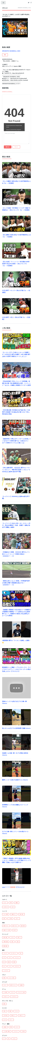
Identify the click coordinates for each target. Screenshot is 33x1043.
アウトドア (5, 953)
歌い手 (15, 930)
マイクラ (12, 992)
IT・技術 (10, 918)
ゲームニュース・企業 (21, 992)
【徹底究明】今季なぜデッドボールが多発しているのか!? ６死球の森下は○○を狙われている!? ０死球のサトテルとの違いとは (16, 441)
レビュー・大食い (11, 977)
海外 (4, 918)
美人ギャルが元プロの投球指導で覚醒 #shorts (16, 728)
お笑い (5, 1011)
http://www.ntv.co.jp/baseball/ (18, 78)
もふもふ (14, 1038)
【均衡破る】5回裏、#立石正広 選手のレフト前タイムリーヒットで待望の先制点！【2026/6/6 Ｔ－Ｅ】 (16, 554)
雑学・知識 (5, 937)
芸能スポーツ (14, 914)
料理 (4, 977)
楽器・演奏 (23, 925)
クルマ (10, 957)
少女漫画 (21, 985)
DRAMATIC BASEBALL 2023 (11, 51)
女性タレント (22, 1015)
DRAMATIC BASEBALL (7, 91)
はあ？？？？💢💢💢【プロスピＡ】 (13, 887)
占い (4, 966)
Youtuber (6, 1015)
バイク (10, 966)
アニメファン (16, 1031)
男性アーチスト (6, 925)
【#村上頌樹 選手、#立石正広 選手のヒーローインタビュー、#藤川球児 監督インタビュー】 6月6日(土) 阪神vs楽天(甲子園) (16, 469)
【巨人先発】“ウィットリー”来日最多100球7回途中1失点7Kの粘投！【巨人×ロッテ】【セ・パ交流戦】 (16, 263)
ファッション (17, 957)
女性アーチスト (14, 925)
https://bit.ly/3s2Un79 (18, 73)
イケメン (5, 985)
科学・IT (19, 937)
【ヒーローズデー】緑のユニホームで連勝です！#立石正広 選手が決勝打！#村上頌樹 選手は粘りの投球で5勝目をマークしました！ (16, 354)
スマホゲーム (6, 996)
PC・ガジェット (13, 953)
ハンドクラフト (6, 970)
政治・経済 (21, 914)
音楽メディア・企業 (7, 930)
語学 (12, 941)
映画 (10, 1011)
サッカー (5, 902)
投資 (17, 941)
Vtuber (23, 1031)
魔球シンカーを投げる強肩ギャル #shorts (15, 780)
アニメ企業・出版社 (7, 1031)
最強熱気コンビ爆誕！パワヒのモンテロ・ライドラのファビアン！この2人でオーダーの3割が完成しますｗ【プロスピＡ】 (16, 669)
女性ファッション (13, 985)
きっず (5, 1019)
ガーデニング (17, 966)
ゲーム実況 (5, 992)
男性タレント (13, 1015)
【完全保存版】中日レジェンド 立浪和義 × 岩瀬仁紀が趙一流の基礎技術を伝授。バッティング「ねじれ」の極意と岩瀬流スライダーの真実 (16, 383)
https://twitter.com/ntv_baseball (19, 80)
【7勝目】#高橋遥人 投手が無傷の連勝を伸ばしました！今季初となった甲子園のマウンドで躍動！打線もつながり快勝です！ (16, 860)
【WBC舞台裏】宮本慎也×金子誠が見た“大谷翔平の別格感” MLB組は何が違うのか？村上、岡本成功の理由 (16, 412)
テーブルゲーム (14, 996)
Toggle (3, 3)
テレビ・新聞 (6, 914)
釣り (20, 953)
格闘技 (17, 902)
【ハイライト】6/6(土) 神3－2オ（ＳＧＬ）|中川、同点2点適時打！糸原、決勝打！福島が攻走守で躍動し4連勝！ (16, 525)
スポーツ (17, 918)
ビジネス (12, 937)
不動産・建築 (6, 941)
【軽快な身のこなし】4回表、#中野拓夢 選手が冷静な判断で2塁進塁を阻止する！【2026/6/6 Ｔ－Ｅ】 (16, 583)
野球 (5, 54)
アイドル (16, 1011)
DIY (4, 957)
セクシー (11, 1019)
